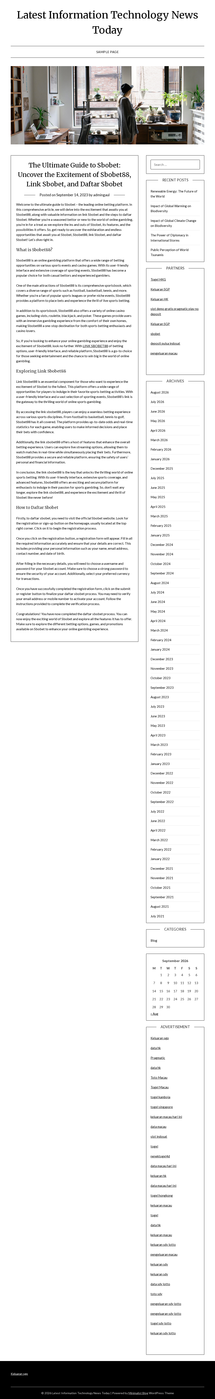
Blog (154, 940)
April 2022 (158, 830)
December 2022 (162, 773)
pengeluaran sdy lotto (166, 1313)
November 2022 (162, 782)
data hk (156, 1048)
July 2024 (157, 592)
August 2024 (160, 583)
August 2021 (160, 906)
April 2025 (158, 507)
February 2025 (161, 525)
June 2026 (158, 411)
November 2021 (162, 878)
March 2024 (159, 630)
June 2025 (158, 487)
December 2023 (162, 659)
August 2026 (160, 392)
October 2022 (160, 792)
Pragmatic (158, 1058)
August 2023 (160, 697)
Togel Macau (160, 1087)
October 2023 (160, 678)
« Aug (154, 1014)
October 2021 (160, 887)
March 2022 (159, 840)
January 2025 (160, 535)
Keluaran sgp (160, 1038)
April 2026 (158, 430)
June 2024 (158, 602)
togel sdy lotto (161, 1323)
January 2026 (160, 459)
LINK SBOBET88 (95, 346)
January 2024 (160, 649)
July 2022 (157, 811)
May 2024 (158, 611)
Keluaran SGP (160, 289)
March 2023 (159, 745)
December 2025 (162, 468)
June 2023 (158, 716)
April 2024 (158, 621)
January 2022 (160, 859)
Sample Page (107, 52)
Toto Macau (159, 1077)
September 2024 (162, 573)
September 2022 (162, 802)
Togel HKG (158, 279)
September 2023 (162, 687)
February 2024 (161, 640)
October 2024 (160, 564)
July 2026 (157, 402)
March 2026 (159, 440)
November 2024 (162, 554)
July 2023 (157, 706)
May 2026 (158, 421)
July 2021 (157, 916)
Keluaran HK (159, 299)
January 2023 (160, 764)
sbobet (155, 334)
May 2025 (158, 497)
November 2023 (162, 668)
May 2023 (158, 725)
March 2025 (159, 516)
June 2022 (158, 821)
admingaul (101, 195)
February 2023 (161, 754)
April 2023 (158, 735)
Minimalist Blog (138, 1393)
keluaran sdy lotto (163, 1333)
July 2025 (157, 478)
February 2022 (161, 849)
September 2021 (162, 897)
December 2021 (162, 868)
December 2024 (162, 545)
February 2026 (161, 449)
